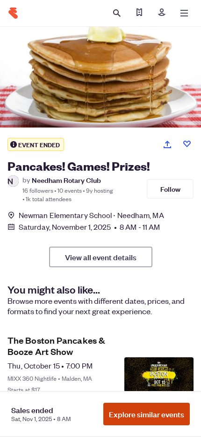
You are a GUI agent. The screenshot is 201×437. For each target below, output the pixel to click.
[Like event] (187, 144)
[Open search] (117, 13)
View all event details (100, 257)
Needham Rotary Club (66, 179)
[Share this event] (167, 144)
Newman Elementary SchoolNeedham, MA (91, 215)
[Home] (13, 13)
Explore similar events (146, 414)
